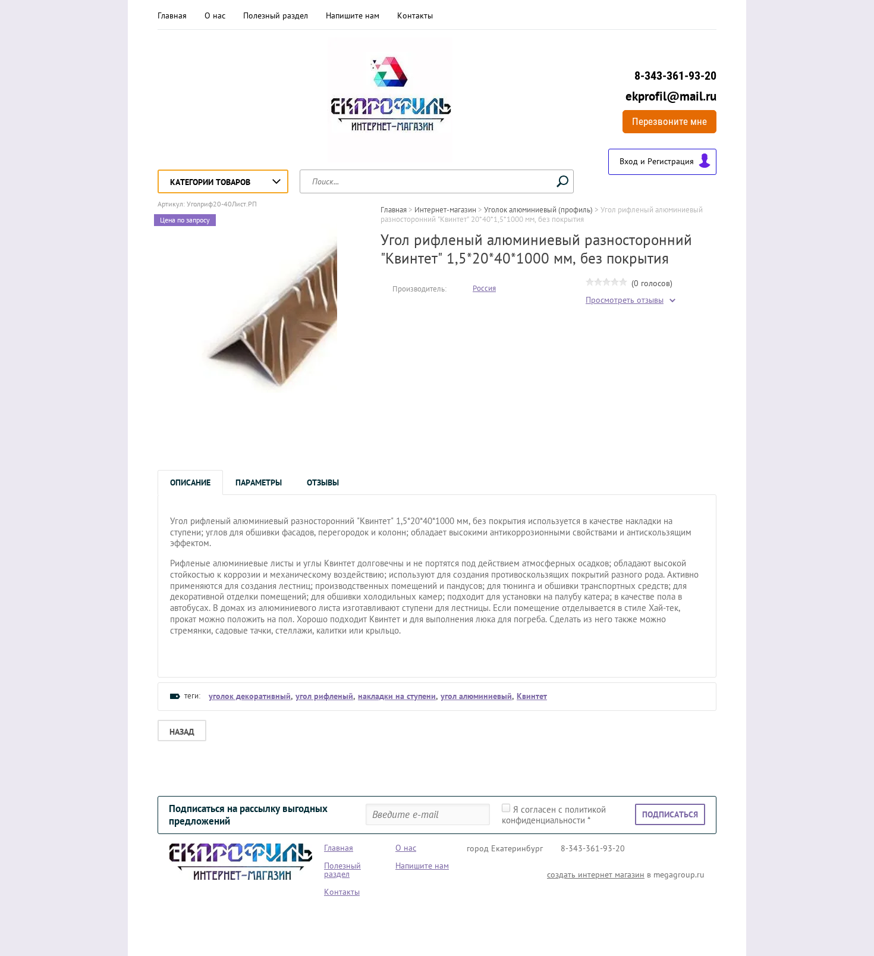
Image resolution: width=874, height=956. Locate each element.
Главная (172, 15)
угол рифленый (324, 696)
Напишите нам (352, 15)
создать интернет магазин (596, 874)
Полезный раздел (275, 15)
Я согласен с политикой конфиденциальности (554, 815)
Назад (181, 731)
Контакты (415, 15)
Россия (484, 288)
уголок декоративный (250, 696)
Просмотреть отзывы (625, 300)
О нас (215, 15)
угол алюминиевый (476, 696)
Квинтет (532, 696)
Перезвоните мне (669, 121)
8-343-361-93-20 (675, 75)
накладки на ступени (397, 696)
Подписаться (670, 814)
